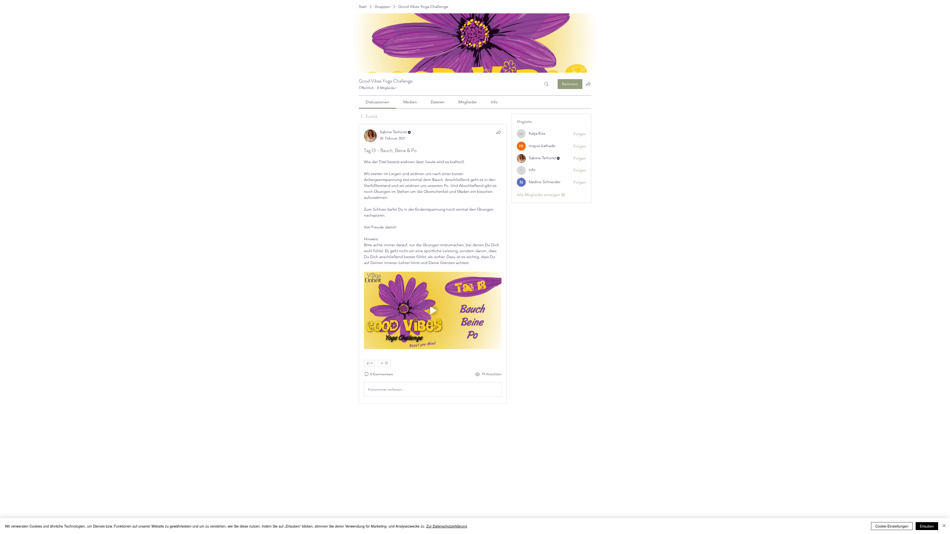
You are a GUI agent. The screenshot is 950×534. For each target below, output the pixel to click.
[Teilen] (498, 132)
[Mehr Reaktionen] (384, 363)
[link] (377, 102)
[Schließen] (944, 526)
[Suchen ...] (546, 84)
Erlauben (927, 526)
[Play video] (432, 310)
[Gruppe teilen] (588, 84)
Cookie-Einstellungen (891, 526)
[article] (433, 264)
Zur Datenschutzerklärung (446, 526)
